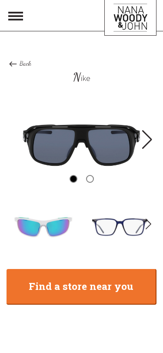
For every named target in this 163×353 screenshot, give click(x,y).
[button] (146, 139)
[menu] (16, 16)
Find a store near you (81, 285)
